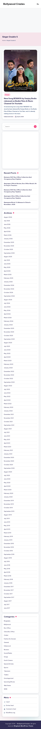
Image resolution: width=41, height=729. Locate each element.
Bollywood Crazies (14, 3)
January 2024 (8, 325)
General (6, 642)
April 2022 (7, 400)
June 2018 (7, 565)
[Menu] (38, 4)
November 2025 (9, 246)
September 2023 (9, 339)
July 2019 (7, 518)
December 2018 (9, 543)
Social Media (8, 653)
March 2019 (7, 533)
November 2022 (9, 375)
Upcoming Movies (9, 682)
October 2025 (8, 249)
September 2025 (9, 253)
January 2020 (8, 497)
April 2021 (7, 443)
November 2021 (9, 418)
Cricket (6, 635)
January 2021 (8, 454)
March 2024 (8, 317)
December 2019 (9, 500)
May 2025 (7, 267)
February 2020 (8, 493)
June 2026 (7, 224)
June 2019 (7, 522)
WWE (5, 689)
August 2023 (8, 342)
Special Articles (9, 664)
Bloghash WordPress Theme (23, 726)
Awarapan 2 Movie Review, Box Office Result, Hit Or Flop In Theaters (20, 184)
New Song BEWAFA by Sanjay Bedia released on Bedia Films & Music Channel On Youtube (20, 101)
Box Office (7, 628)
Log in (8, 702)
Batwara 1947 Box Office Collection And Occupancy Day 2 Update (18, 178)
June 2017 (7, 608)
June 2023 (7, 350)
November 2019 (9, 504)
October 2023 (8, 335)
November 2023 (9, 332)
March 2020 (7, 490)
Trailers (6, 675)
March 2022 (7, 403)
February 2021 (8, 450)
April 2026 (7, 231)
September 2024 (9, 296)
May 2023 (7, 353)
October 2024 (8, 292)
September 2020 (9, 468)
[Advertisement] (20, 20)
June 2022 (7, 393)
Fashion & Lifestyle (10, 639)
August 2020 (8, 472)
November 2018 (9, 547)
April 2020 (7, 486)
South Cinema (8, 660)
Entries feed (10, 705)
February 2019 (8, 536)
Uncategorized (8, 678)
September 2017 (9, 597)
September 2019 (9, 511)
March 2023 (7, 360)
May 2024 (7, 310)
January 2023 (8, 368)
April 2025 (7, 271)
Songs (7, 94)
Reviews (6, 649)
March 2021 (7, 447)
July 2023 (7, 346)
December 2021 (9, 414)
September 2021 (9, 425)
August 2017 (8, 601)
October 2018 (8, 551)
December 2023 (9, 328)
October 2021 (8, 421)
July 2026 (7, 221)
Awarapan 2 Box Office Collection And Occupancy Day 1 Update (17, 197)
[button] (35, 126)
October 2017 (8, 594)
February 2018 (8, 579)
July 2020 (7, 475)
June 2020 (7, 479)
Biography (7, 621)
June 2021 (7, 436)
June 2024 (7, 307)
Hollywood (7, 646)
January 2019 (8, 540)
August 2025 (8, 256)
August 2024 (8, 300)
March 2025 (7, 274)
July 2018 (7, 561)
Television (7, 671)
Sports (6, 667)
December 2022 (9, 371)
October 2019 (8, 507)
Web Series (7, 685)
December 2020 (9, 457)
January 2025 (8, 282)
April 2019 (7, 529)
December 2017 (9, 586)
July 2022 (7, 389)
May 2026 (7, 228)
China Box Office (9, 632)
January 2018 (8, 583)
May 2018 (7, 568)
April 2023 (7, 357)
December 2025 (9, 242)
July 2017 (6, 604)
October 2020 (8, 465)
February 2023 (8, 364)
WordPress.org (10, 712)
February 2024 (8, 321)
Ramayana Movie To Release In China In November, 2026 (17, 203)
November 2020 (9, 461)
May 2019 (7, 525)
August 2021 (8, 429)
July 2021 (7, 432)
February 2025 (8, 278)
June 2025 (7, 264)
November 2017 (9, 590)
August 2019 (8, 515)
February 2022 (8, 407)
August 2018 (8, 558)
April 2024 (7, 314)
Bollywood (7, 624)
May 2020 (7, 482)
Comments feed (11, 709)
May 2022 (7, 396)
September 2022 (9, 382)
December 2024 (9, 285)
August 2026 (8, 217)
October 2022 (8, 378)
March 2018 (7, 576)
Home (4, 40)
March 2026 (7, 235)
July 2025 (7, 260)
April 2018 (7, 572)
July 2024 (7, 303)
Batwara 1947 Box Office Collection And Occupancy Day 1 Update (18, 191)
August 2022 (8, 386)
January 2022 (8, 411)
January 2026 (8, 239)
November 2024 (9, 289)
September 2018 (9, 554)
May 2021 (7, 439)
